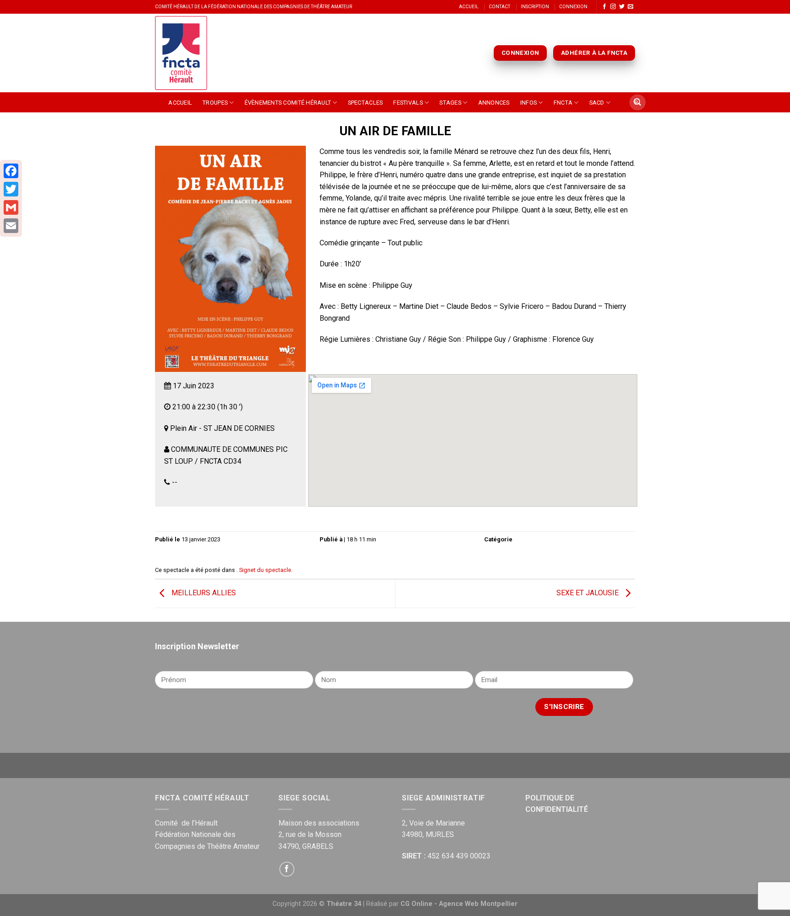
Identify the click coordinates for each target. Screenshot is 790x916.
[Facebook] (11, 171)
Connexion (573, 6)
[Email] (11, 226)
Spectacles (365, 102)
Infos (528, 102)
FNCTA (563, 102)
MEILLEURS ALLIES (203, 593)
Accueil (469, 6)
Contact (499, 6)
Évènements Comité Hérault (288, 102)
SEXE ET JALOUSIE (588, 593)
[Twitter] (11, 189)
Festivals (407, 102)
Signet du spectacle (265, 570)
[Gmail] (11, 207)
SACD (596, 102)
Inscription (535, 6)
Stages (450, 102)
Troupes (215, 102)
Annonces (494, 102)
